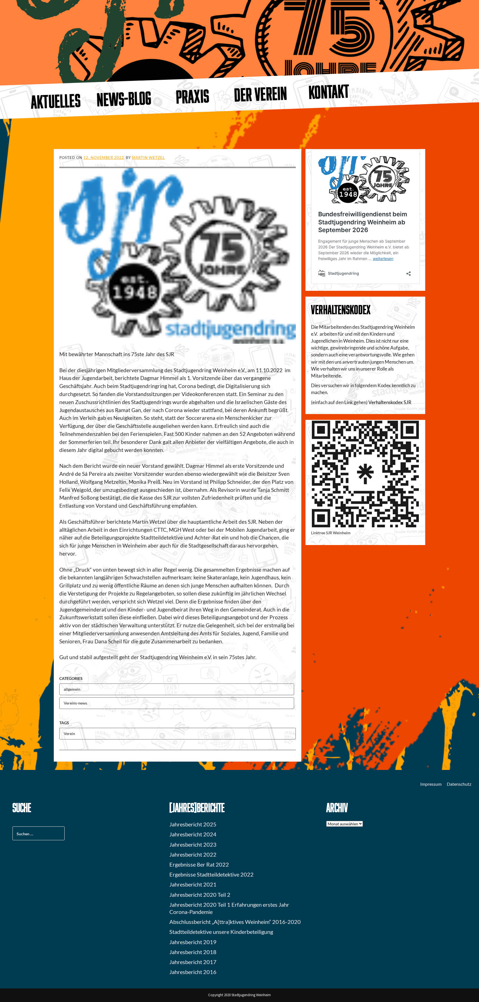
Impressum (431, 784)
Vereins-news (75, 703)
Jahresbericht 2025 (192, 824)
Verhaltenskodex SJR (389, 402)
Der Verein (260, 93)
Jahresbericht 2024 (192, 834)
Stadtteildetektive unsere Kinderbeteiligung (221, 931)
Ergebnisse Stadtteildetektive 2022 (211, 874)
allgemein (72, 689)
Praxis (192, 96)
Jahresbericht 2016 (192, 971)
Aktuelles (55, 101)
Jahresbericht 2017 (192, 962)
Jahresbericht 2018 (192, 952)
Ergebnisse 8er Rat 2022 (199, 864)
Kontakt (329, 91)
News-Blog (123, 98)
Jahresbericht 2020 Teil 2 (199, 894)
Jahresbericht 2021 (192, 884)
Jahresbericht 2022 (192, 854)
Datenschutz (459, 784)
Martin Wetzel (148, 157)
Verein (69, 733)
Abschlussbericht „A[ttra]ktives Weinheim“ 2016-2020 (235, 921)
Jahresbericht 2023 (192, 844)
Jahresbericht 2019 (192, 942)
